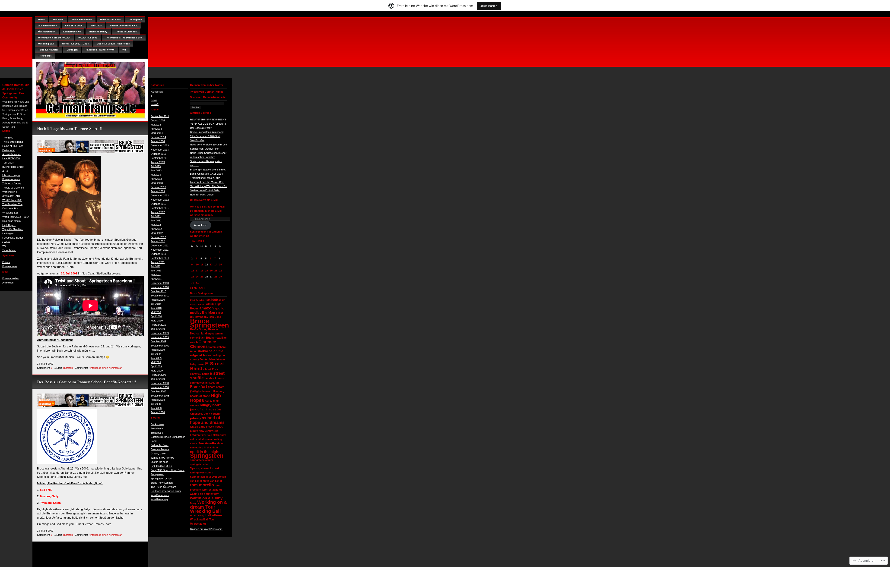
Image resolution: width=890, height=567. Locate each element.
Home (41, 19)
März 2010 (157, 320)
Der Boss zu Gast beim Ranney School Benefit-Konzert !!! (86, 382)
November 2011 (159, 249)
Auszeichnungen (11, 154)
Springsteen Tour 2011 (203, 476)
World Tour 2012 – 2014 (15, 216)
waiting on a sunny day (204, 493)
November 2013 (160, 149)
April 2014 (156, 128)
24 (197, 276)
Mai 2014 (156, 124)
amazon (206, 308)
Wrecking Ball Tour (202, 519)
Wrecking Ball (10, 212)
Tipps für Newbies (12, 229)
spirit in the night (204, 452)
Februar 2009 (158, 374)
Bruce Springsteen (209, 323)
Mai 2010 (156, 312)
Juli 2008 (156, 404)
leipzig (194, 426)
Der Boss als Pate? (201, 127)
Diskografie (8, 150)
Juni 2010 (156, 308)
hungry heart (210, 405)
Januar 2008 (158, 412)
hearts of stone (200, 396)
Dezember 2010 (160, 283)
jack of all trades (203, 409)
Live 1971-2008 (11, 158)
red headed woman (201, 439)
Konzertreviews (11, 179)
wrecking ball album (206, 515)
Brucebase (157, 428)
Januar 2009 (158, 379)
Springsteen (206, 456)
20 (211, 270)
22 (220, 270)
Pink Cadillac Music (161, 466)
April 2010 (156, 316)
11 (201, 264)
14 (215, 264)
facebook (210, 378)
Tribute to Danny (11, 183)
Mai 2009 (156, 362)
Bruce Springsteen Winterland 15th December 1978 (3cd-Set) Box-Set (206, 136)
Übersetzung (198, 523)
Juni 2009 (156, 358)
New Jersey (206, 430)
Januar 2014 (158, 141)
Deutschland (208, 359)
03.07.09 (204, 300)
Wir (4, 246)
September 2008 (160, 395)
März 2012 (157, 233)
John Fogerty (212, 413)
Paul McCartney (216, 435)
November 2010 (160, 287)
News (154, 100)
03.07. (194, 300)
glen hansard (204, 391)
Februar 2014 (158, 137)
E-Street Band (207, 366)
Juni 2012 (156, 220)
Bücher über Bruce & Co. (124, 25)
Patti (203, 435)
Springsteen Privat (204, 468)
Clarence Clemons (203, 344)
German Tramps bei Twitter (206, 85)
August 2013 (158, 162)
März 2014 (157, 133)
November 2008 (160, 387)
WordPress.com (160, 495)
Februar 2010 (158, 324)
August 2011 (158, 262)
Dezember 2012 (160, 195)
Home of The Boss (12, 146)
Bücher (211, 337)
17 (197, 270)
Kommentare (9, 266)
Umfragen (7, 233)
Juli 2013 (156, 166)
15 (220, 264)
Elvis (215, 369)
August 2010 (158, 299)
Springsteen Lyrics (161, 478)
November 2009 (160, 337)
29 (220, 276)
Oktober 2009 (158, 341)
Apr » (202, 288)
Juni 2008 (156, 408)
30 (192, 282)
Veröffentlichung (211, 489)
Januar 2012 (158, 241)
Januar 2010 (158, 329)
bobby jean (207, 316)
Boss (218, 316)
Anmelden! (200, 225)
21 (215, 270)
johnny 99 (198, 418)
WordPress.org (159, 499)
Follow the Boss (159, 445)
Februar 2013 (158, 187)
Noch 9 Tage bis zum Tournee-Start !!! (69, 128)
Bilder (219, 312)
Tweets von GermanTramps (206, 91)
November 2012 (160, 199)
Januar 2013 (158, 191)
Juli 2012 (156, 216)
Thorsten (68, 367)
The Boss (7, 137)
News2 (155, 104)
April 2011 (156, 278)
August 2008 (158, 399)
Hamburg (218, 391)
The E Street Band (12, 141)
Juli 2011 (155, 266)
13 (211, 264)
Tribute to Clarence (13, 187)
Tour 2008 (8, 162)
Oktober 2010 (158, 291)
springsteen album (201, 460)
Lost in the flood (159, 461)
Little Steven (206, 426)
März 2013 (157, 183)
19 (206, 270)
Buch (201, 337)
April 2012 (156, 228)
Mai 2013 (156, 174)
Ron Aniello (207, 443)
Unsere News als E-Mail (204, 199)
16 (192, 270)
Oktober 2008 (158, 391)
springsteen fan (199, 464)
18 (201, 270)
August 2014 (158, 120)
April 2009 (156, 366)
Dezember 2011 (159, 245)
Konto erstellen (10, 278)
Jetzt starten (488, 5)
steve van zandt (212, 480)
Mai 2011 (156, 274)
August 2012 (158, 212)
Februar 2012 (158, 237)
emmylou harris (199, 373)
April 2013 (156, 178)
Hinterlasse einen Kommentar (105, 367)
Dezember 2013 (160, 145)
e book (207, 369)
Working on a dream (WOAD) (54, 37)
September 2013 (160, 158)
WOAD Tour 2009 (12, 200)
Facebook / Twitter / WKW (100, 49)
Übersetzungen (11, 175)
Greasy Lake (158, 453)
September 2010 (160, 295)
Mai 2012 (156, 224)
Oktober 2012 (158, 203)
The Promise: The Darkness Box (123, 37)
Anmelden (7, 282)
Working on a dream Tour (208, 505)
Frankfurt (198, 386)
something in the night (204, 447)
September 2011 (160, 258)
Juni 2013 (156, 170)
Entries (6, 262)
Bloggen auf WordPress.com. (206, 529)
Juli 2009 (156, 354)
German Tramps (160, 449)
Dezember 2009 (160, 333)
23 (192, 276)
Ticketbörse (9, 250)
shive (220, 443)
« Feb (193, 288)
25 (201, 276)
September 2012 (160, 208)
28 (215, 276)
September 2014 (160, 116)
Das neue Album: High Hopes (113, 43)
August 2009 (158, 349)
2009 (214, 300)
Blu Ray (195, 316)
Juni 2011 (156, 270)
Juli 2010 (156, 303)
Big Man (208, 312)
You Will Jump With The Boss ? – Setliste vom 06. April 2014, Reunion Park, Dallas (208, 190)
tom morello (202, 485)
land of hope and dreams (207, 420)
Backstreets (157, 424)
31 (197, 282)
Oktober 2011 (158, 253)
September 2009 (160, 345)
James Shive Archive (162, 457)
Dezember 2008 (160, 383)
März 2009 (157, 370)
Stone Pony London (162, 482)
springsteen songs (201, 472)
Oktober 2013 (158, 153)
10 (197, 264)
